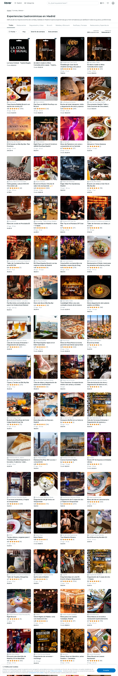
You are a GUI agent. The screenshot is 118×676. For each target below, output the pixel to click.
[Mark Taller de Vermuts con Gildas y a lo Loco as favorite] (109, 198)
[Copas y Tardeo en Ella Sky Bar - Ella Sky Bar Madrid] (19, 367)
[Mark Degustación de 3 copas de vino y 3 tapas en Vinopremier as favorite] (82, 474)
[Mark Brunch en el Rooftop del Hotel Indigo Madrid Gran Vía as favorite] (29, 394)
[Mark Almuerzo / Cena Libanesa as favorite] (109, 118)
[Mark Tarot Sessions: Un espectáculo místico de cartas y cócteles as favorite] (82, 357)
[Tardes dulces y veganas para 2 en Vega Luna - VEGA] (19, 522)
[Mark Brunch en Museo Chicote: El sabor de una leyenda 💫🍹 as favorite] (55, 158)
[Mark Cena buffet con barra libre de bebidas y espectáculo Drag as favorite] (82, 237)
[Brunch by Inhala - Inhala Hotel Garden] (99, 327)
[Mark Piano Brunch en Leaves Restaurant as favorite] (109, 631)
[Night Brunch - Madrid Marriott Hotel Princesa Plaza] (19, 601)
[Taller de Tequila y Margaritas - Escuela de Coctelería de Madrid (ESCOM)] (19, 561)
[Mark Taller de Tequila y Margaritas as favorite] (29, 551)
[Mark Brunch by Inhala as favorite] (109, 317)
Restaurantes (21, 25)
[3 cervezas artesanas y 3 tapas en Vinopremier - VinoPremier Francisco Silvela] (19, 484)
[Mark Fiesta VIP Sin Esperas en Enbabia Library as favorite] (109, 434)
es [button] (103, 3)
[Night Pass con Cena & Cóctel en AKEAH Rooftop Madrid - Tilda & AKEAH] (46, 128)
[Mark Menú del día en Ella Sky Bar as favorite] (55, 277)
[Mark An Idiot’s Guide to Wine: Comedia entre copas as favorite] (109, 39)
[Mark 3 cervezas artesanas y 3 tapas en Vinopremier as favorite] (29, 474)
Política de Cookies (56, 671)
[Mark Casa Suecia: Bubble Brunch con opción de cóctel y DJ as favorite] (29, 78)
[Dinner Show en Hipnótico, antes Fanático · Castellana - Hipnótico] (72, 641)
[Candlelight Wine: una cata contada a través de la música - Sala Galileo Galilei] (72, 287)
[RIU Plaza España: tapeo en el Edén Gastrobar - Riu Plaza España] (46, 327)
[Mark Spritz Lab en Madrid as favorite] (55, 551)
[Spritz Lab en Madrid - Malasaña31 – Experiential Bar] (46, 561)
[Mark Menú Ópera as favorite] (55, 511)
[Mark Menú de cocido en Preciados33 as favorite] (29, 198)
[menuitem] (11, 25)
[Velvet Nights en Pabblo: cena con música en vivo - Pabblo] (46, 601)
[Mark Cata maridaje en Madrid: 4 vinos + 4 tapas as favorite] (55, 198)
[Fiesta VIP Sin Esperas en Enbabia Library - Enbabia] (99, 444)
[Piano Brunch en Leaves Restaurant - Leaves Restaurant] (99, 641)
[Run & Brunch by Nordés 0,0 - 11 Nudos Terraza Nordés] (99, 522)
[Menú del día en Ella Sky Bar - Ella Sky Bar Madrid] (46, 287)
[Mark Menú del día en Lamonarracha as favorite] (109, 474)
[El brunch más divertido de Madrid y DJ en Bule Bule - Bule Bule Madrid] (19, 641)
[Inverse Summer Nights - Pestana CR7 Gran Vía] (72, 444)
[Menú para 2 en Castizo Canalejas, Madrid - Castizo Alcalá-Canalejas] (72, 601)
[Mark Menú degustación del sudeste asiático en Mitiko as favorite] (109, 277)
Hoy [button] (24, 32)
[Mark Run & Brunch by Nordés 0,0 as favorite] (109, 511)
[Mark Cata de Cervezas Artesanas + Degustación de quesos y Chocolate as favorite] (109, 394)
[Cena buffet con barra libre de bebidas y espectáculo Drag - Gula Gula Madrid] (72, 248)
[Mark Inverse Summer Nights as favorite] (82, 434)
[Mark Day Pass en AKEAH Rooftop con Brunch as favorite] (55, 78)
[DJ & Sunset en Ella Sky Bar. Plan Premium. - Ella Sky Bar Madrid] (19, 128)
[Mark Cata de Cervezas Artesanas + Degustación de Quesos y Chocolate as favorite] (29, 317)
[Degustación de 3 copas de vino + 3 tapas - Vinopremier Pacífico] (99, 561)
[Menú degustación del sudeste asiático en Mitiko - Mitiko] (99, 287)
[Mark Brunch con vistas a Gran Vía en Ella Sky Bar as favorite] (109, 158)
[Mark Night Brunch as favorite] (29, 591)
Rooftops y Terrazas (80, 25)
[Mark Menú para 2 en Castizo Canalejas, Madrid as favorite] (82, 591)
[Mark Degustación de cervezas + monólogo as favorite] (55, 631)
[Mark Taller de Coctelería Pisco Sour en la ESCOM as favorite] (29, 237)
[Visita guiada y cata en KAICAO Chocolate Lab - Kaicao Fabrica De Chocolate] (19, 168)
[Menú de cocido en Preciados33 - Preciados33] (19, 208)
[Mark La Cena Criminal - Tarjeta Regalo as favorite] (29, 39)
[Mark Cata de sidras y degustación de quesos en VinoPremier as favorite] (55, 357)
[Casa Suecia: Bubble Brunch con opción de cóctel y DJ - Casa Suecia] (19, 89)
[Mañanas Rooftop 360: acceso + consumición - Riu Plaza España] (46, 444)
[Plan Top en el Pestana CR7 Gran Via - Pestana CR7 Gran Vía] (72, 208)
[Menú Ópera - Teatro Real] (46, 522)
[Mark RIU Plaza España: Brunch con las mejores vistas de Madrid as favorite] (55, 237)
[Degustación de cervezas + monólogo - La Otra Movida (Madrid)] (46, 641)
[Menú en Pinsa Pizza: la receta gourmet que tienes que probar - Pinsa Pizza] (72, 327)
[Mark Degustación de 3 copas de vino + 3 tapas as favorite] (109, 551)
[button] (18, 10)
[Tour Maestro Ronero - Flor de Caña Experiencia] (72, 522)
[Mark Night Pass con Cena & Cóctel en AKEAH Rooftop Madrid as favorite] (55, 118)
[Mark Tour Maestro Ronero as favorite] (82, 511)
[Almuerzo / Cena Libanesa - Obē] (99, 128)
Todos (11, 25)
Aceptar (106, 670)
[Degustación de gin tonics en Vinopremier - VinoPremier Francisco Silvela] (46, 484)
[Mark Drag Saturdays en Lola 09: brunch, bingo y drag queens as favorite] (82, 551)
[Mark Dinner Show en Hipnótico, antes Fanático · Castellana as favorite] (82, 631)
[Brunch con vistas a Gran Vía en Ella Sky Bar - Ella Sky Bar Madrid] (99, 168)
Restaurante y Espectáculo (99, 25)
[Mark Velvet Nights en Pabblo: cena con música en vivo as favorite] (55, 591)
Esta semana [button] (52, 32)
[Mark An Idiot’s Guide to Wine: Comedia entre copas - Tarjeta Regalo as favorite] (55, 39)
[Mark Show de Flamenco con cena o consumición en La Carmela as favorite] (82, 118)
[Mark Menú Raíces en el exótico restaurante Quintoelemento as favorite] (109, 591)
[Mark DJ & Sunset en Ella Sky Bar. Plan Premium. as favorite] (29, 118)
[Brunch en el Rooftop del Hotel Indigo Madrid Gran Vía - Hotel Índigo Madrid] (19, 404)
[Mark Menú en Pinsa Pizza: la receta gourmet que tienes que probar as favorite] (82, 317)
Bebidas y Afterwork (63, 25)
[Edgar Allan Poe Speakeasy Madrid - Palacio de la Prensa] (72, 168)
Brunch (49, 25)
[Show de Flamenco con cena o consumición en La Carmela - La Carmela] (72, 128)
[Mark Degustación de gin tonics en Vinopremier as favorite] (55, 474)
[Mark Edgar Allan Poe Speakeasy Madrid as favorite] (82, 158)
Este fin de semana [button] (38, 32)
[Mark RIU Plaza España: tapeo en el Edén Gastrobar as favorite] (55, 317)
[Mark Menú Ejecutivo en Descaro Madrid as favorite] (55, 394)
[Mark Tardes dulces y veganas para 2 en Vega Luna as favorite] (29, 511)
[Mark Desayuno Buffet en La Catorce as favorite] (82, 394)
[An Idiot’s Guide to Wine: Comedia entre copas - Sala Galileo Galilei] (99, 49)
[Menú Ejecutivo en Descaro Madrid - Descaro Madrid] (46, 404)
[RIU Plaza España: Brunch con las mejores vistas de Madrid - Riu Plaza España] (46, 248)
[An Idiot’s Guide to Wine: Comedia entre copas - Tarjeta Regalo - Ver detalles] (46, 49)
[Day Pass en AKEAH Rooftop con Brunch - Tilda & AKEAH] (46, 89)
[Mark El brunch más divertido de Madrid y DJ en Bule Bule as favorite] (29, 631)
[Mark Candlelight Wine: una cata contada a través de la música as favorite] (82, 277)
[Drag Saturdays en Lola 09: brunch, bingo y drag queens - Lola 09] (72, 561)
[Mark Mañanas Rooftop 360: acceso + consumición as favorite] (55, 434)
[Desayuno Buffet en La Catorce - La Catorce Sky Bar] (72, 404)
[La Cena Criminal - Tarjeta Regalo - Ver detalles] (19, 49)
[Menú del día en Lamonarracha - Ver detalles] (99, 484)
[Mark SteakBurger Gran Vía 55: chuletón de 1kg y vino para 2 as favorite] (82, 39)
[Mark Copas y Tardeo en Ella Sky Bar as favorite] (29, 357)
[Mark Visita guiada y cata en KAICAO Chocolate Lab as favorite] (29, 158)
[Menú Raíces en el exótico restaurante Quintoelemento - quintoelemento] (99, 601)
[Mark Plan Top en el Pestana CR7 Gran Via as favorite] (82, 198)
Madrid (9, 10)
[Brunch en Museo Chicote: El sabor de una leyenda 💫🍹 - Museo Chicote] (46, 168)
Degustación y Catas (36, 25)
